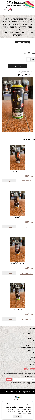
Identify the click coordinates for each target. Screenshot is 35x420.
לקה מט (17, 217)
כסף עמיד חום (17, 309)
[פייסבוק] (11, 10)
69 (28, 314)
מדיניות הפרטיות (21, 414)
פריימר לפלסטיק (17, 263)
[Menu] (33, 10)
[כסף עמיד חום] (17, 307)
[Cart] (8, 10)
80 (28, 222)
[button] (9, 180)
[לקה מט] (17, 215)
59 (28, 268)
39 (28, 176)
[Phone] (2, 10)
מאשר (17, 416)
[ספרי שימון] (17, 169)
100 (28, 53)
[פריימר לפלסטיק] (17, 261)
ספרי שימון (17, 171)
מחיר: (32, 53)
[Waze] (5, 10)
